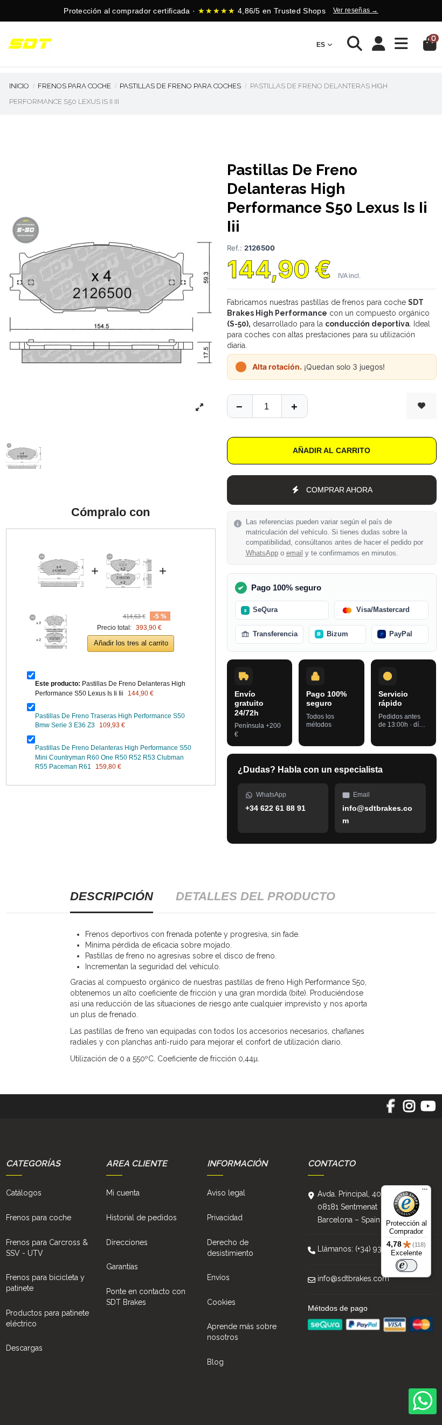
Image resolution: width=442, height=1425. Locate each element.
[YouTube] (427, 1109)
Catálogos (24, 1192)
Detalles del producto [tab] (255, 896)
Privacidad (225, 1217)
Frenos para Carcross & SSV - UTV (47, 1247)
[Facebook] (390, 1109)
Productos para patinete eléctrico (47, 1318)
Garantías (122, 1266)
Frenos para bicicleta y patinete (45, 1282)
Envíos (218, 1277)
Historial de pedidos (141, 1217)
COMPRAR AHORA (339, 489)
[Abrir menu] (401, 44)
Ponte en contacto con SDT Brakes (145, 1296)
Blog (215, 1362)
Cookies (221, 1302)
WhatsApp (262, 553)
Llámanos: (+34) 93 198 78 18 (367, 1249)
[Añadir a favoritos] (421, 406)
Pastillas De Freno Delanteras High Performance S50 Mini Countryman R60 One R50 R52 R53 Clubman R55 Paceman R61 (113, 757)
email (294, 553)
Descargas (24, 1348)
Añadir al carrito (331, 450)
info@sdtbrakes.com (353, 1278)
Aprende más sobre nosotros (242, 1331)
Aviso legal (226, 1192)
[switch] (406, 1265)
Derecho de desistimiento (230, 1247)
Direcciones (127, 1242)
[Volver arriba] (294, 406)
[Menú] (424, 1191)
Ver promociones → (397, 11)
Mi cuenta (123, 1192)
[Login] (378, 44)
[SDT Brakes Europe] (30, 44)
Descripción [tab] (111, 896)
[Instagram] (409, 1109)
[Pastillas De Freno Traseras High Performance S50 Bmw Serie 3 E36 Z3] (129, 545)
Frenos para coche (38, 1217)
